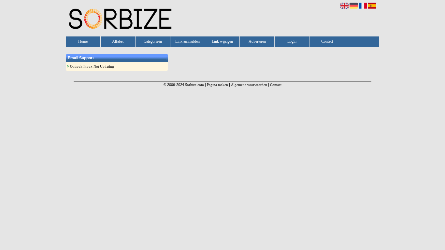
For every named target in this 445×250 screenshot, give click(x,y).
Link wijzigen (222, 41)
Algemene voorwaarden (249, 85)
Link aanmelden (187, 41)
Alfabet (117, 41)
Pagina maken (217, 85)
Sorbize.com (194, 85)
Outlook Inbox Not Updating (92, 66)
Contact (327, 41)
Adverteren (257, 41)
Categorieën (153, 41)
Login (291, 41)
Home (83, 41)
